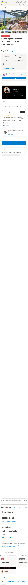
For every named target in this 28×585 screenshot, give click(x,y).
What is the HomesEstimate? (9, 521)
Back (4, 7)
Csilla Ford (6, 571)
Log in (25, 2)
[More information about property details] (12, 51)
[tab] (7, 149)
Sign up (21, 2)
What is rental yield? (7, 537)
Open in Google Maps (14, 155)
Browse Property (5, 4)
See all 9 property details (9, 68)
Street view (5, 155)
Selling (19, 4)
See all (24, 109)
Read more (6, 125)
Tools (24, 4)
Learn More (10, 134)
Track (14, 78)
